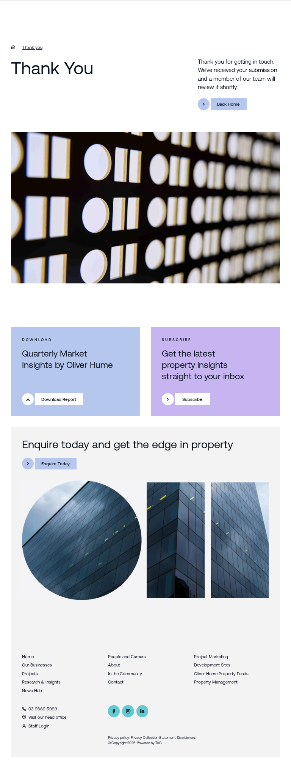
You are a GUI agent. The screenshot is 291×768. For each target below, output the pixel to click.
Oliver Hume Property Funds (221, 673)
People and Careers (127, 656)
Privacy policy (118, 737)
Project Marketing (211, 656)
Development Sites (212, 664)
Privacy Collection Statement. (153, 737)
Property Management (216, 681)
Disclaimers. (186, 737)
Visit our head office (47, 717)
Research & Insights (41, 681)
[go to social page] (114, 711)
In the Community (125, 673)
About (114, 664)
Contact (116, 681)
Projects (30, 673)
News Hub (32, 690)
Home (28, 656)
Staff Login (38, 725)
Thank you (32, 47)
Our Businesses (37, 664)
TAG (158, 743)
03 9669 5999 (42, 708)
